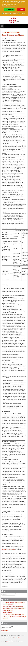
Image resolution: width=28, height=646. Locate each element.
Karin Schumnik (7, 612)
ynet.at (7, 641)
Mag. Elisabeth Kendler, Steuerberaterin (14, 608)
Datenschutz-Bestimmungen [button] (9, 5)
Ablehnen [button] (21, 9)
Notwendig (6, 13)
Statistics (22, 13)
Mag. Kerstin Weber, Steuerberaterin (13, 614)
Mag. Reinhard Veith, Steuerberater (13, 606)
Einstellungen (14, 13)
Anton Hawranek (8, 610)
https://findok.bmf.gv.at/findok (8, 549)
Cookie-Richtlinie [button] (13, 4)
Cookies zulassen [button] (9, 9)
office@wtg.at (4, 630)
